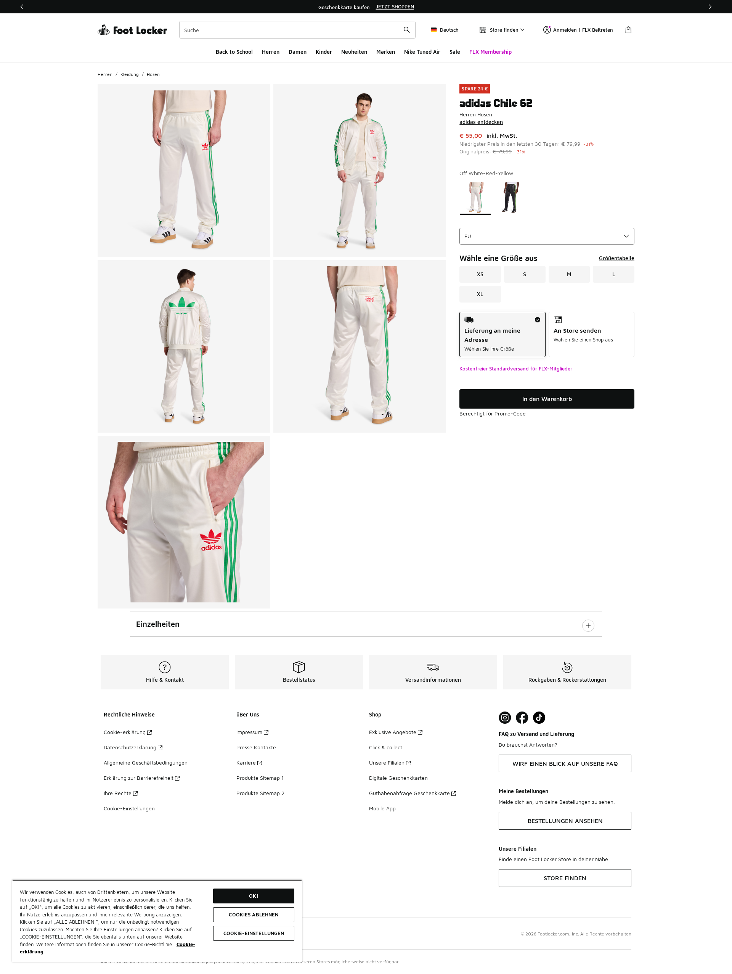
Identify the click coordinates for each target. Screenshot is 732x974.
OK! (253, 896)
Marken (385, 51)
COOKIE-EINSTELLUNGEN (253, 933)
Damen (298, 51)
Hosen (153, 74)
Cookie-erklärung (125, 732)
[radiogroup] (546, 334)
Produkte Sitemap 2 (260, 793)
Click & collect (385, 747)
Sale (454, 51)
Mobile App (382, 808)
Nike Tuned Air (422, 51)
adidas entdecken (481, 122)
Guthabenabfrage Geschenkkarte (409, 793)
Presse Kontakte (256, 747)
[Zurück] (22, 6)
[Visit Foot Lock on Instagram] (505, 718)
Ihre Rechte (118, 793)
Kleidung (129, 74)
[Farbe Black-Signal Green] (510, 197)
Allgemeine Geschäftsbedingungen (146, 762)
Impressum (249, 732)
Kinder (324, 51)
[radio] (502, 334)
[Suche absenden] (406, 29)
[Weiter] (710, 6)
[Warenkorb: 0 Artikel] (628, 29)
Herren (270, 51)
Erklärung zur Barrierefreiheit (138, 777)
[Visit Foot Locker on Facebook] (522, 718)
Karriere (246, 762)
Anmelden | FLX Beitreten (583, 30)
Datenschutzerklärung (130, 747)
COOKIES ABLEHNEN (253, 914)
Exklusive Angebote (392, 732)
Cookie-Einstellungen (129, 808)
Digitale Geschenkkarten (398, 777)
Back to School (234, 51)
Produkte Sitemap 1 (260, 777)
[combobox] (297, 29)
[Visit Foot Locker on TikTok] (539, 718)
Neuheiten (354, 51)
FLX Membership (490, 51)
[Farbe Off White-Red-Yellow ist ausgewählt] (475, 197)
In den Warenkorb (547, 398)
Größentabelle (616, 258)
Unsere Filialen (387, 762)
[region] (366, 6)
